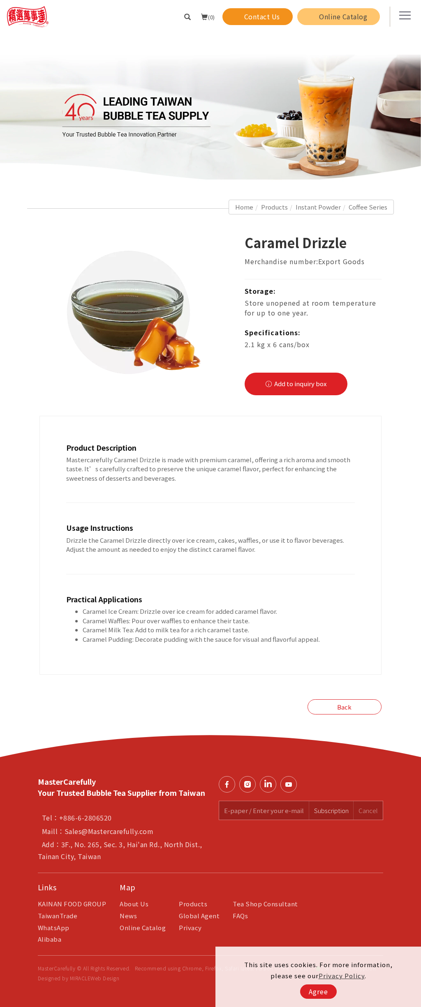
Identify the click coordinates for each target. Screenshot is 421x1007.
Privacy (190, 927)
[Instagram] (249, 784)
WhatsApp (53, 927)
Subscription (331, 810)
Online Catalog (143, 927)
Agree (318, 991)
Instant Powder (318, 207)
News (128, 915)
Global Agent (199, 915)
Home (244, 207)
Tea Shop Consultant (265, 903)
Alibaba (50, 939)
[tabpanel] (210, 107)
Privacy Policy (342, 975)
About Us (134, 903)
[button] (187, 16)
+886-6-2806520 (85, 818)
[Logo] (27, 16)
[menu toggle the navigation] (402, 15)
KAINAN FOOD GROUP (72, 903)
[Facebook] (229, 784)
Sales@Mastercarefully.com (109, 831)
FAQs (240, 915)
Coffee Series (368, 207)
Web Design (104, 978)
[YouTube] (290, 784)
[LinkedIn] (270, 784)
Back (344, 707)
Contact (411, 684)
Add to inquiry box (299, 383)
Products (274, 207)
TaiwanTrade (58, 915)
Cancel (368, 810)
